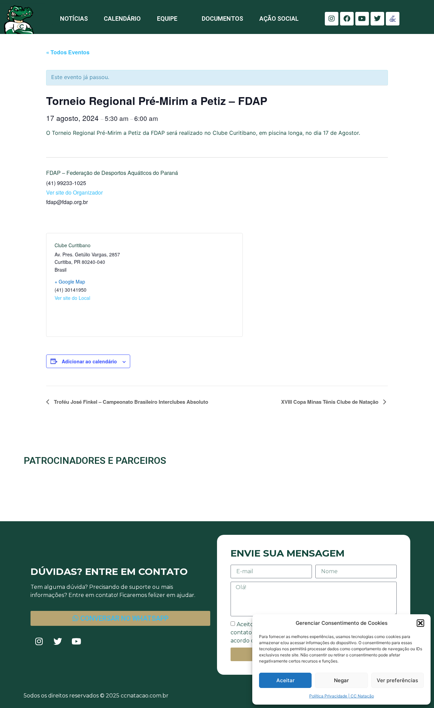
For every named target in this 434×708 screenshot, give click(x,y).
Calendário (122, 18)
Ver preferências (397, 680)
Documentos (222, 18)
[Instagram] (331, 18)
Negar (341, 680)
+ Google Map (70, 281)
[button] (420, 623)
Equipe (167, 18)
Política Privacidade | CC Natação (341, 695)
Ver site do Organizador (74, 192)
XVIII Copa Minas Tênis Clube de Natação (330, 401)
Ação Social (279, 18)
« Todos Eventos (68, 52)
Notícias (74, 18)
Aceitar (285, 680)
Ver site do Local (72, 297)
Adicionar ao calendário (89, 361)
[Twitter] (377, 18)
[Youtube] (362, 18)
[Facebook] (347, 18)
